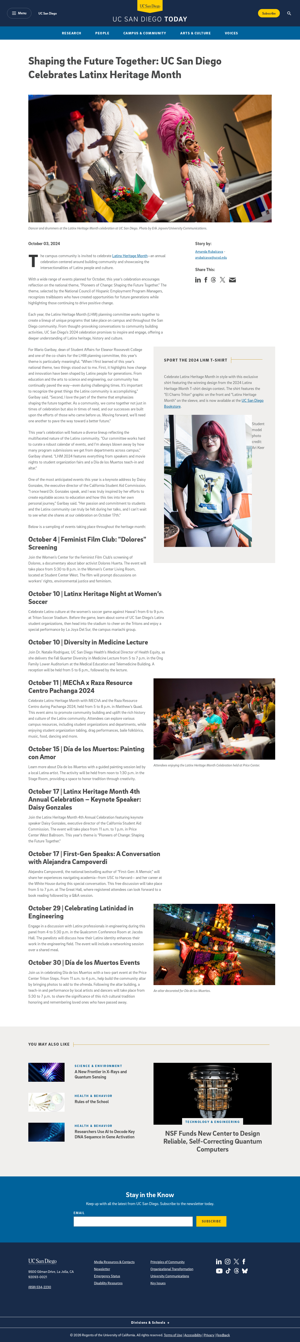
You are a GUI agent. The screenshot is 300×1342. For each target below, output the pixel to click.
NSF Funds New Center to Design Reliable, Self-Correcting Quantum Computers (212, 1141)
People (102, 33)
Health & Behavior (93, 1096)
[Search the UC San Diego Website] (289, 13)
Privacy (209, 1335)
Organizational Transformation (171, 1269)
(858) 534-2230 (39, 1287)
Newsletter (102, 1269)
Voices (231, 33)
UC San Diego (47, 13)
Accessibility (193, 1335)
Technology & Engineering (212, 1122)
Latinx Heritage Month (130, 255)
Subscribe (269, 13)
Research (71, 33)
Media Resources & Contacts (114, 1262)
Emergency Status (107, 1276)
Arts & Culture (195, 33)
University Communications (169, 1276)
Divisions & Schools (148, 1322)
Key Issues (158, 1283)
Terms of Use (173, 1335)
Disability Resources (108, 1283)
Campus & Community (144, 33)
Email (79, 1213)
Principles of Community (167, 1262)
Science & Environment (98, 1066)
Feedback (223, 1335)
